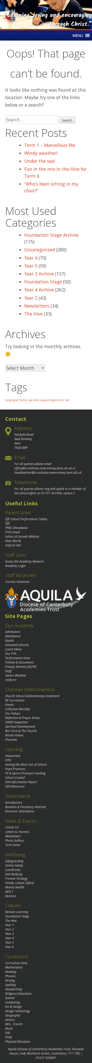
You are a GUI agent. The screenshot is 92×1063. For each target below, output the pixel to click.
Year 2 (30, 298)
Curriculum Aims (16, 963)
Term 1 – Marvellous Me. (50, 145)
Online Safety (14, 865)
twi (67, 400)
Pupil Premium (15, 769)
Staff (8, 671)
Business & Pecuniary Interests (25, 807)
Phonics (10, 976)
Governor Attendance (19, 811)
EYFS (8, 760)
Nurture (10, 896)
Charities (11, 739)
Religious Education (18, 993)
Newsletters (36, 306)
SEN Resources (15, 786)
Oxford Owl (13, 545)
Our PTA (10, 653)
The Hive (33, 314)
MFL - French (13, 1024)
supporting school (52, 400)
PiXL (8, 1033)
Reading (10, 972)
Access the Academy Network (24, 561)
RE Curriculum (14, 700)
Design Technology (17, 1011)
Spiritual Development (20, 726)
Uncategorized (39, 249)
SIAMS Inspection (16, 722)
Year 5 (30, 266)
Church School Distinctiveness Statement (32, 696)
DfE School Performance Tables (26, 519)
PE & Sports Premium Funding (25, 773)
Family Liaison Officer (19, 883)
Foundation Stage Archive (51, 235)
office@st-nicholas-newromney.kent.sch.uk (43, 468)
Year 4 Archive (39, 290)
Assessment (12, 756)
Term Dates (12, 845)
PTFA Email (12, 532)
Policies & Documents (19, 662)
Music (9, 1028)
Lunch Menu (13, 649)
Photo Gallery (14, 840)
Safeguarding (14, 861)
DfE (7, 523)
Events (9, 705)
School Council (15, 777)
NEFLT (9, 891)
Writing (10, 980)
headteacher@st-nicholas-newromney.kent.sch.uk (48, 472)
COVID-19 (11, 827)
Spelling (10, 985)
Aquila (9, 640)
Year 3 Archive (39, 274)
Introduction (13, 802)
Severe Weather (15, 675)
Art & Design (13, 1006)
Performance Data (17, 658)
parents (34, 400)
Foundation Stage (43, 282)
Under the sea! (39, 161)
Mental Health (14, 887)
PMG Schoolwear (16, 528)
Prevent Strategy (16, 878)
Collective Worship (17, 709)
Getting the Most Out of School (26, 764)
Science (10, 998)
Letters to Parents (17, 832)
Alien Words (13, 541)
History (10, 1020)
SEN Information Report (21, 782)
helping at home (16, 400)
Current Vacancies (17, 582)
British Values (14, 735)
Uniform (10, 680)
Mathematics (13, 967)
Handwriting (13, 989)
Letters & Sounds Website (22, 536)
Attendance (12, 636)
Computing (12, 1002)
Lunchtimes (12, 870)
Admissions (12, 632)
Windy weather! (40, 153)
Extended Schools (17, 645)
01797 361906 (51, 493)
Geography (12, 1015)
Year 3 (9, 934)
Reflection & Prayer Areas (22, 718)
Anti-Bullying (13, 874)
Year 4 (30, 258)
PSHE (8, 1037)
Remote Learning (16, 912)
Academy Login (15, 566)
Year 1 (9, 925)
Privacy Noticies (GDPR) (20, 667)
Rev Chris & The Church (21, 731)
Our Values (12, 713)
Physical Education (17, 1041)
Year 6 (9, 947)
